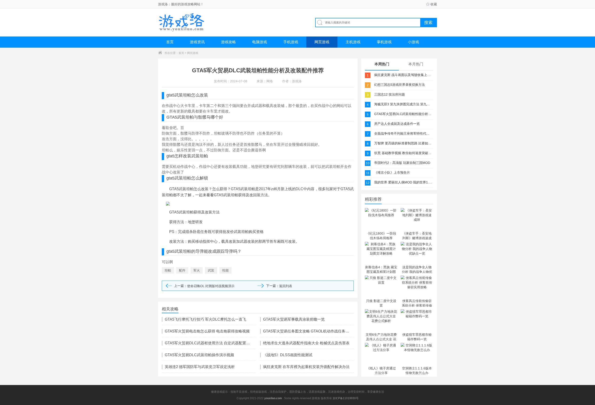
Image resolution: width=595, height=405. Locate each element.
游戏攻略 (228, 42)
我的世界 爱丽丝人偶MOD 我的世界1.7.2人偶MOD (403, 182)
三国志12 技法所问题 (389, 94)
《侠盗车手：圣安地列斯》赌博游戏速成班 (417, 235)
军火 (196, 270)
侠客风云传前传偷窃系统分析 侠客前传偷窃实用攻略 (417, 303)
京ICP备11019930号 (346, 398)
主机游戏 (353, 42)
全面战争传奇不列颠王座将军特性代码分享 (403, 133)
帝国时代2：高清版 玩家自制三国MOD (402, 163)
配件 (182, 270)
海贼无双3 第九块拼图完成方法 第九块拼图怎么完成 (403, 104)
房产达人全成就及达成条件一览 (397, 124)
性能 (225, 270)
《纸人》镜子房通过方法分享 (381, 370)
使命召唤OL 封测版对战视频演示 (211, 286)
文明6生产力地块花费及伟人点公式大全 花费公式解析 (381, 337)
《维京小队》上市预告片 (392, 172)
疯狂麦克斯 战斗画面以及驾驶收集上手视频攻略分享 (403, 75)
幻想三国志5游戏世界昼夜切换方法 (399, 84)
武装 (211, 270)
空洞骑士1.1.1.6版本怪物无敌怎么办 (417, 370)
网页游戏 (321, 42)
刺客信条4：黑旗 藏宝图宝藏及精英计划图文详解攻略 (381, 269)
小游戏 (413, 42)
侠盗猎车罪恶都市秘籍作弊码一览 (417, 337)
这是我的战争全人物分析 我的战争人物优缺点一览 (417, 269)
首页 (170, 42)
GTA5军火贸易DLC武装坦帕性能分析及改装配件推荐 (403, 114)
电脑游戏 (259, 42)
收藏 (433, 4)
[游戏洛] (181, 22)
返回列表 (285, 286)
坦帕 (168, 270)
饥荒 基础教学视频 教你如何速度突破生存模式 (403, 153)
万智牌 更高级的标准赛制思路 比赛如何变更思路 (403, 143)
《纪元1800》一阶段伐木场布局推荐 (381, 235)
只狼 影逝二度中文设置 (381, 303)
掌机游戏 (384, 42)
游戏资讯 (197, 42)
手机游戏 (290, 42)
